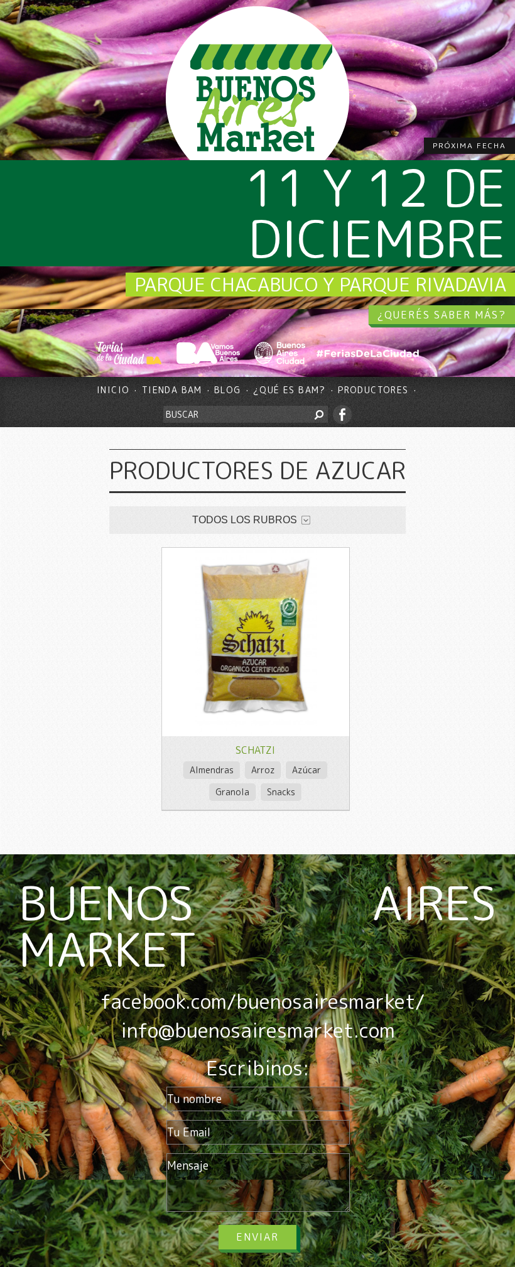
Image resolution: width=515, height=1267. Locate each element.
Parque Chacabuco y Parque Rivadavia (320, 284)
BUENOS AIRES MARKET (257, 926)
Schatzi (255, 750)
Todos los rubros (244, 519)
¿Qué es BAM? (289, 390)
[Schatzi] (256, 732)
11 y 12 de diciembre (375, 213)
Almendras (212, 770)
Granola (232, 792)
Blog (227, 390)
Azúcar (306, 770)
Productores (373, 390)
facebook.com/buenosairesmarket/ (262, 1001)
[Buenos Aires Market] (257, 98)
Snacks (281, 792)
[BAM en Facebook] (342, 414)
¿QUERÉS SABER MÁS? (441, 315)
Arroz (263, 770)
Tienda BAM (172, 390)
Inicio (113, 390)
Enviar (257, 1237)
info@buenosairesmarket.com (258, 1030)
